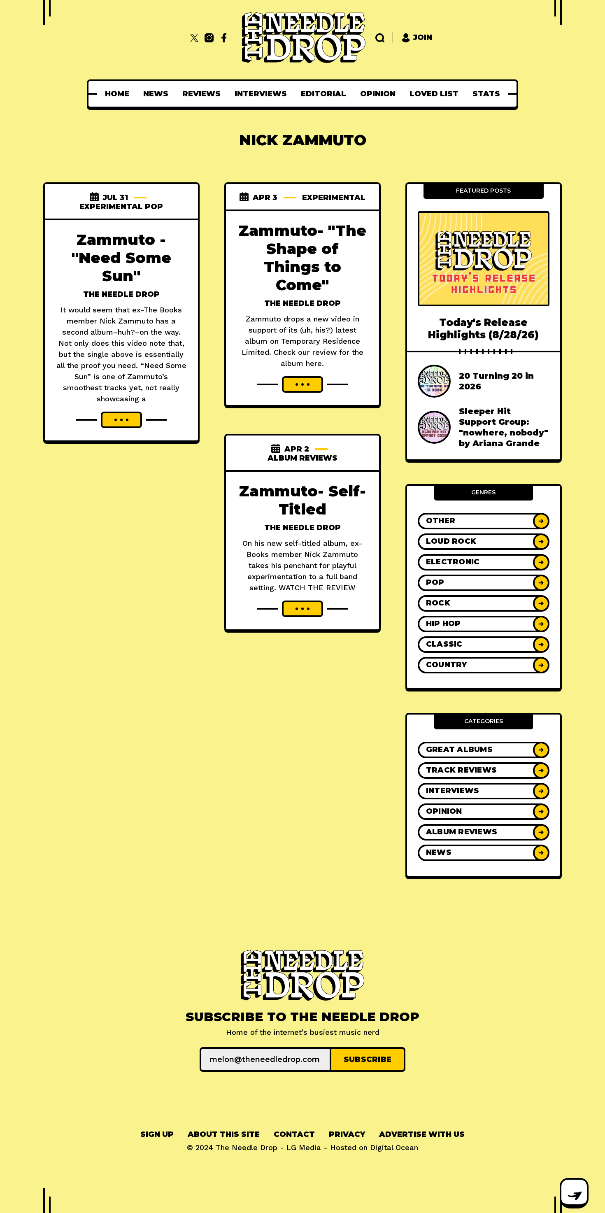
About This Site (224, 1134)
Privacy (347, 1134)
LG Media (303, 1147)
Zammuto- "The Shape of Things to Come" (302, 257)
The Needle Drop (121, 294)
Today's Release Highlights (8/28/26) (483, 328)
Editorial (323, 93)
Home (117, 93)
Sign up (157, 1134)
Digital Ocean (394, 1147)
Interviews (261, 93)
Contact (294, 1134)
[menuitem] (117, 94)
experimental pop (121, 206)
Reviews (201, 93)
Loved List (434, 93)
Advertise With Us (422, 1134)
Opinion (378, 93)
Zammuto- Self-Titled (302, 500)
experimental (333, 197)
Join (422, 37)
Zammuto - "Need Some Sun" (121, 257)
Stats (486, 93)
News (155, 93)
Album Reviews (302, 458)
